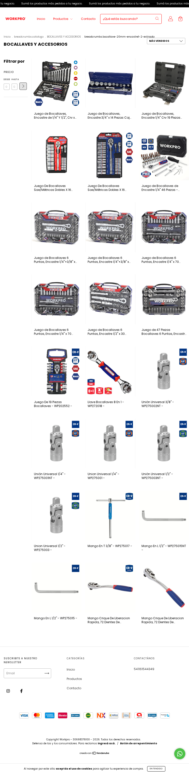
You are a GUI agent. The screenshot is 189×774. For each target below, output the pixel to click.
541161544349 (144, 669)
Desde (7, 79)
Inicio (41, 19)
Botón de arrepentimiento (138, 743)
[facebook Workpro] (21, 691)
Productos (61, 19)
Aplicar (23, 86)
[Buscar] (157, 18)
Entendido (156, 768)
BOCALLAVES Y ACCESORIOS (64, 37)
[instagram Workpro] (8, 691)
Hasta (14, 79)
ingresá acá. (106, 743)
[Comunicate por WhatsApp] (179, 753)
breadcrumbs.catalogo (29, 37)
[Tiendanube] (94, 754)
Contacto (88, 19)
